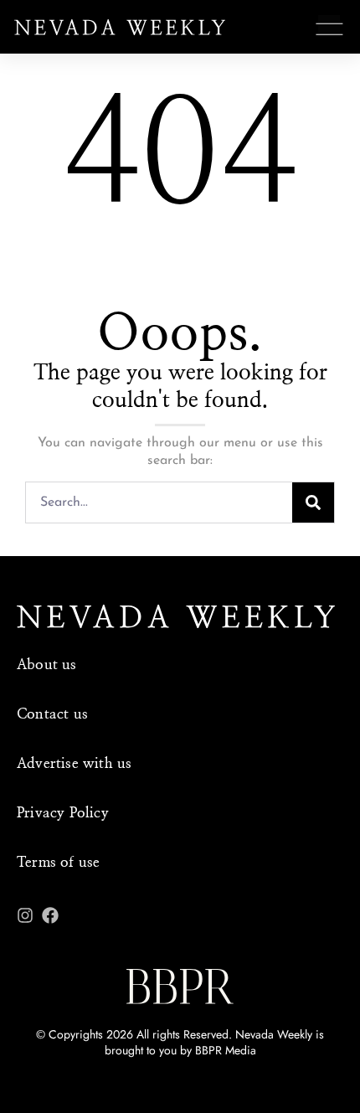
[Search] (313, 502)
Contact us (52, 714)
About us (47, 664)
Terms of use (58, 862)
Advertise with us (74, 763)
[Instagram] (25, 915)
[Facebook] (50, 915)
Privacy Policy (63, 813)
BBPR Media (225, 1050)
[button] (329, 29)
